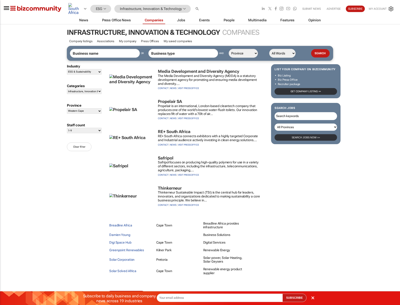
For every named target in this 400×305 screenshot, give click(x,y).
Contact (163, 88)
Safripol (165, 158)
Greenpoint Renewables (126, 250)
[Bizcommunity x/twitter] (270, 9)
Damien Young (119, 235)
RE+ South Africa (174, 131)
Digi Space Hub (120, 242)
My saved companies (178, 41)
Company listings (80, 41)
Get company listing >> (306, 91)
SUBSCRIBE (294, 297)
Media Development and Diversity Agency (198, 71)
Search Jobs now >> (306, 137)
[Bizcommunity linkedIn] (263, 9)
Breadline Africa (120, 225)
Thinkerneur (170, 188)
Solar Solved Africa (122, 271)
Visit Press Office (188, 88)
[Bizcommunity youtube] (288, 9)
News (173, 88)
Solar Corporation (121, 259)
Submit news (311, 8)
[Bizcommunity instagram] (281, 9)
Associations (105, 41)
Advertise (334, 8)
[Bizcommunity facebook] (276, 9)
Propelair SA (170, 101)
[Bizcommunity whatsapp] (295, 9)
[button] (197, 9)
